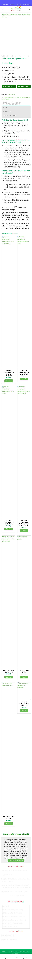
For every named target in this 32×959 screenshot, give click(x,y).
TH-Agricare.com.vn (19, 226)
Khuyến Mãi (5, 4)
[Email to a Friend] (13, 103)
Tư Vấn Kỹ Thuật (14, 4)
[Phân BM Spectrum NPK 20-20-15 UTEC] (24, 691)
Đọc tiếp (8, 380)
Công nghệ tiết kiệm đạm (20, 97)
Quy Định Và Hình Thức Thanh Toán (13, 916)
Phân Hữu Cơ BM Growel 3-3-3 (8, 671)
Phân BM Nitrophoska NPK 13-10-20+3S (23, 372)
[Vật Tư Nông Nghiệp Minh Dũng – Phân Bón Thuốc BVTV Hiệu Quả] (16, 9)
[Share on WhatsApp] (3, 103)
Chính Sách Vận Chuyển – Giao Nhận (14, 920)
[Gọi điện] (16, 955)
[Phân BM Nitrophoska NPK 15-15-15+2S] (8, 452)
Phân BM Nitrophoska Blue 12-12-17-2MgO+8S (8, 373)
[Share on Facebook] (6, 103)
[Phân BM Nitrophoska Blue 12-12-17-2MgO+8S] (8, 302)
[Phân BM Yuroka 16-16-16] (8, 748)
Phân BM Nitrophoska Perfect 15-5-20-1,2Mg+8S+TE (24, 523)
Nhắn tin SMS (28, 958)
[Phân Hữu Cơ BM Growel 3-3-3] (8, 602)
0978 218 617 (10, 935)
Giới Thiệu (5, 906)
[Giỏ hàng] (30, 9)
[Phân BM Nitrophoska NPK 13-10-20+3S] (24, 302)
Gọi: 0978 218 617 (23, 86)
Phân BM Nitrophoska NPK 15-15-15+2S (8, 522)
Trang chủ (5, 56)
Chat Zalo (10, 958)
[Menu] (2, 8)
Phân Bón (14, 56)
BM (12, 97)
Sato (7, 99)
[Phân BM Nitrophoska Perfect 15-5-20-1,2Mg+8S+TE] (24, 452)
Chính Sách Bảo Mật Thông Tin (12, 913)
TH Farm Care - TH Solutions (11, 952)
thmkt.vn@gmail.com (12, 939)
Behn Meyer (7, 97)
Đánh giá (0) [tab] (7, 111)
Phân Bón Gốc (24, 56)
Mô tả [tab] (5, 107)
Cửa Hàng (4, 958)
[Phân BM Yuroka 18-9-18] (24, 602)
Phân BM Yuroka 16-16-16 (8, 817)
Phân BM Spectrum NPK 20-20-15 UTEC (24, 703)
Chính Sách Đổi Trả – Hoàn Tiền (12, 923)
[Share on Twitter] (9, 103)
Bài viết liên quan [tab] (9, 115)
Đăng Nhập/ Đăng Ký (25, 4)
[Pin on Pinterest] (16, 103)
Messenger (22, 958)
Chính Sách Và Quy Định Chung (12, 910)
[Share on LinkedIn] (19, 103)
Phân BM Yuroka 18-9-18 (24, 671)
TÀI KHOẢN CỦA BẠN (9, 927)
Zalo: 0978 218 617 (9, 86)
